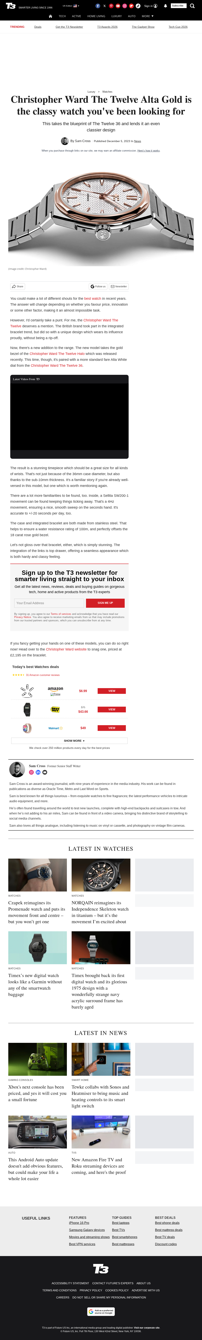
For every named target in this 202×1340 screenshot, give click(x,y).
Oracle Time (54, 789)
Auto (132, 16)
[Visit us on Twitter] (104, 6)
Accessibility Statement (70, 1283)
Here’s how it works (148, 150)
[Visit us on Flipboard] (131, 6)
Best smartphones (124, 1237)
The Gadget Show (143, 26)
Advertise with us (146, 1290)
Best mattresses (123, 1244)
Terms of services (61, 613)
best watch (92, 299)
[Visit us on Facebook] (97, 6)
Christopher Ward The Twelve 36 (56, 366)
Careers (62, 1297)
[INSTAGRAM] (32, 772)
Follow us (100, 286)
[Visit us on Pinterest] (111, 6)
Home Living (96, 16)
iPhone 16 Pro (79, 1223)
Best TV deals (165, 1237)
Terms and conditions (59, 1290)
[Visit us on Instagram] (124, 6)
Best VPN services (82, 1244)
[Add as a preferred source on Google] (101, 1311)
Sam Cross (83, 141)
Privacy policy (91, 1290)
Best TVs (118, 1230)
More (146, 16)
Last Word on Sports (94, 789)
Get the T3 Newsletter (69, 26)
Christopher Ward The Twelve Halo (57, 354)
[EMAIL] (45, 772)
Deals (37, 26)
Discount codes (166, 1244)
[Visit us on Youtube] (118, 6)
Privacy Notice (22, 617)
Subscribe (177, 5)
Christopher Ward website (66, 649)
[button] (69, 690)
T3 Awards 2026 (107, 26)
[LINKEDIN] (39, 772)
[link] (27, 691)
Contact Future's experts (112, 1283)
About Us (144, 1283)
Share (20, 286)
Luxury (116, 16)
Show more (72, 740)
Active (76, 16)
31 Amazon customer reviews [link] (43, 675)
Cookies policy (117, 1290)
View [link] (111, 691)
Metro (69, 789)
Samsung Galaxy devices (87, 1230)
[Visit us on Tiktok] (138, 6)
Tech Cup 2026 (178, 26)
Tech (62, 16)
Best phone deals (167, 1223)
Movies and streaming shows (89, 1237)
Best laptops (120, 1223)
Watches (107, 91)
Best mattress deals (168, 1230)
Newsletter (121, 286)
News (137, 141)
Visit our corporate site (147, 1327)
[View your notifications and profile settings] (165, 6)
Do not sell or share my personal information (109, 1297)
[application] (69, 416)
